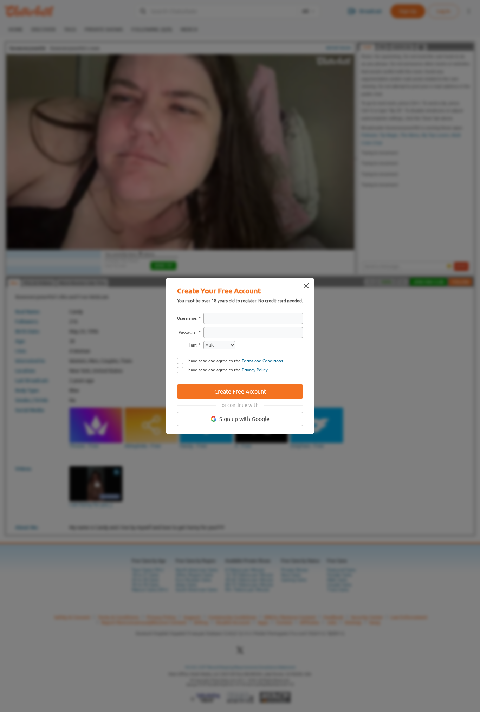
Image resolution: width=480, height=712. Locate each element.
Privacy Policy (255, 370)
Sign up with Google (244, 419)
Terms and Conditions (262, 360)
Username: (187, 318)
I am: (193, 345)
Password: (188, 332)
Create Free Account (240, 391)
